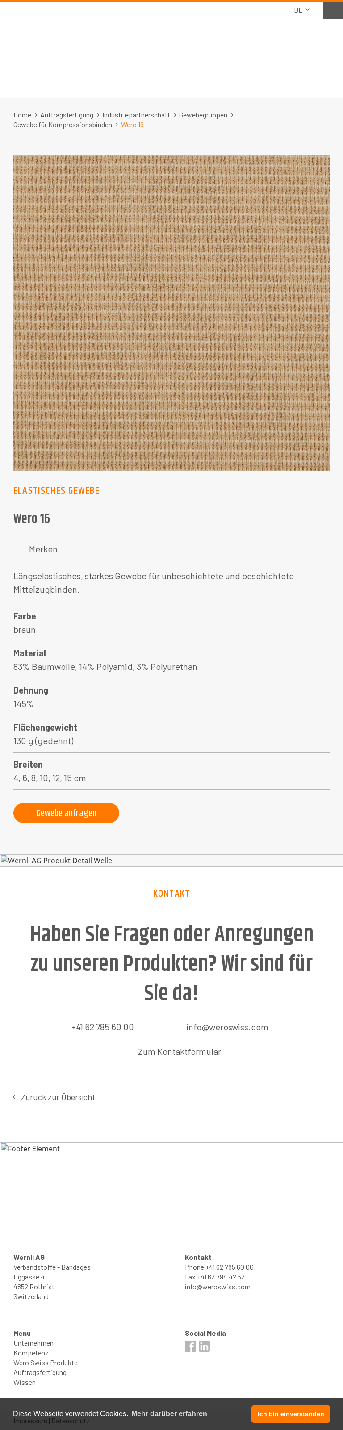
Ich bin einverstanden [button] (291, 1413)
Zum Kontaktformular (179, 1051)
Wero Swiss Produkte (45, 1362)
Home (22, 114)
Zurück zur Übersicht (58, 1097)
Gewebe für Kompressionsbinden (62, 124)
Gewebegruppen (203, 114)
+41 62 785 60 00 (102, 1026)
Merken (43, 549)
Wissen (24, 1382)
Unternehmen (33, 1342)
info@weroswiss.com (227, 1026)
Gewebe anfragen (66, 813)
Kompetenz (31, 1352)
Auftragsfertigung (66, 114)
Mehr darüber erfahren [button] (169, 1413)
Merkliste (333, 9)
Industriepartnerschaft (136, 114)
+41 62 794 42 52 (221, 1276)
